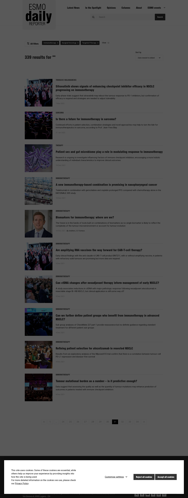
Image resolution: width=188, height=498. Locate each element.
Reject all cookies (144, 477)
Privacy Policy (21, 483)
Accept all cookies (166, 477)
